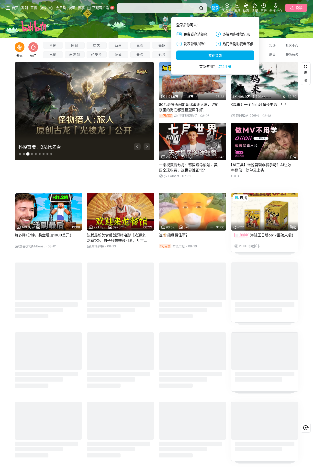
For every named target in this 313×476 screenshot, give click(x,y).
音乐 (140, 55)
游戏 (118, 55)
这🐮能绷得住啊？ (174, 235)
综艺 (96, 45)
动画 (118, 45)
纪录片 (96, 55)
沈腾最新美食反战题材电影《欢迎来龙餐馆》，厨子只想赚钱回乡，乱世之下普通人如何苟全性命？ (116, 240)
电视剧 (74, 55)
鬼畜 (140, 45)
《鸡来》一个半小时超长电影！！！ (258, 104)
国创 (74, 45)
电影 (53, 55)
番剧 (53, 45)
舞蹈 (162, 45)
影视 (162, 55)
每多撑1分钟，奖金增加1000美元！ (44, 235)
